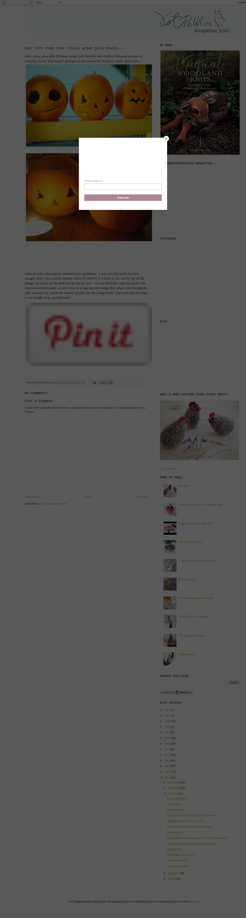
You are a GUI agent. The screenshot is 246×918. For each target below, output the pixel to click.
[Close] (166, 138)
